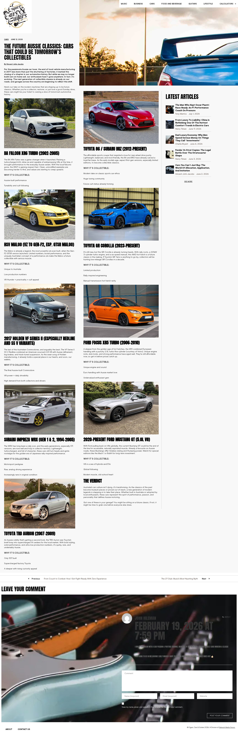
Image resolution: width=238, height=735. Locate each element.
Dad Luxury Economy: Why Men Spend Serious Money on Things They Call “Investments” (192, 138)
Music (124, 4)
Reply (228, 617)
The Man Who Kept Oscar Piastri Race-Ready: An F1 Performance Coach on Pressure (192, 108)
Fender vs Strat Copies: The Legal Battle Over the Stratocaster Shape (193, 153)
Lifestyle (208, 4)
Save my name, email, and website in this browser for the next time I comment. (152, 707)
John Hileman (145, 618)
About (9, 729)
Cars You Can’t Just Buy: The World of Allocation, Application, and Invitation (192, 168)
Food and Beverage (171, 4)
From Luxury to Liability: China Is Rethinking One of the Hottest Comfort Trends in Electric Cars (192, 123)
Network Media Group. (227, 727)
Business (138, 4)
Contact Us (24, 729)
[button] (188, 181)
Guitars (193, 4)
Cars (152, 4)
